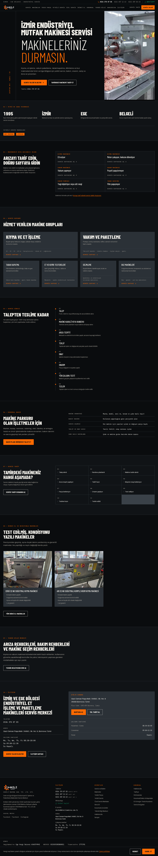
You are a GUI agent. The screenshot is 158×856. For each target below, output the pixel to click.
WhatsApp (151, 2)
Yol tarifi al (95, 712)
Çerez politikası (104, 851)
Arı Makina (8, 134)
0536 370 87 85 (106, 2)
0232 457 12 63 (120, 2)
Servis (28, 7)
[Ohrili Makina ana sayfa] (9, 7)
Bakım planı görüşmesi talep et (18, 442)
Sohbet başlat (63, 803)
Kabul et (148, 851)
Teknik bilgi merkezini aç (16, 668)
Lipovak (20, 134)
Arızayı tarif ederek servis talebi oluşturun (87, 195)
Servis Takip (135, 7)
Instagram (24, 817)
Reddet (135, 851)
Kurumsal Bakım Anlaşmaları (143, 798)
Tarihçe (136, 792)
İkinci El (81, 7)
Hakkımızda (111, 7)
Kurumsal (90, 7)
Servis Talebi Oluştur (32, 82)
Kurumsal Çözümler (101, 808)
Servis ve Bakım (100, 789)
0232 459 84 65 (134, 2)
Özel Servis (71, 7)
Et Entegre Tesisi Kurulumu (143, 801)
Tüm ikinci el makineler (15, 614)
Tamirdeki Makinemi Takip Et (62, 82)
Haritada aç (78, 712)
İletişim (120, 7)
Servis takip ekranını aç (15, 492)
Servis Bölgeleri (139, 805)
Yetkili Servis (59, 7)
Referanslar (138, 795)
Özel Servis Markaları (102, 801)
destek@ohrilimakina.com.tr (66, 810)
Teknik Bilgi (100, 7)
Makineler (36, 7)
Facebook (6, 817)
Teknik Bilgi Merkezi (101, 811)
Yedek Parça (46, 7)
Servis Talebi (148, 7)
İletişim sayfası (37, 754)
